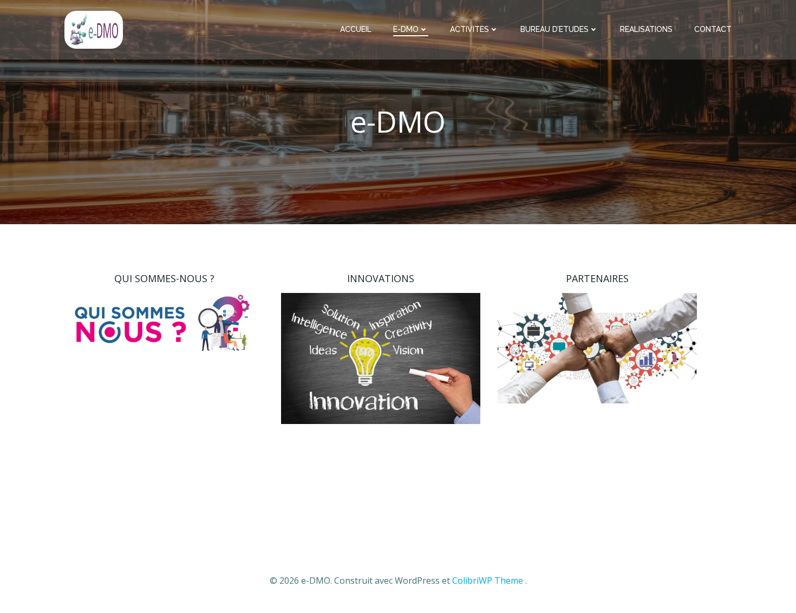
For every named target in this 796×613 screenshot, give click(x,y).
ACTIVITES (469, 29)
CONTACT (713, 29)
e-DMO (406, 29)
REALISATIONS (646, 29)
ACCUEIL (355, 29)
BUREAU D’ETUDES (554, 29)
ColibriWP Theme (487, 580)
